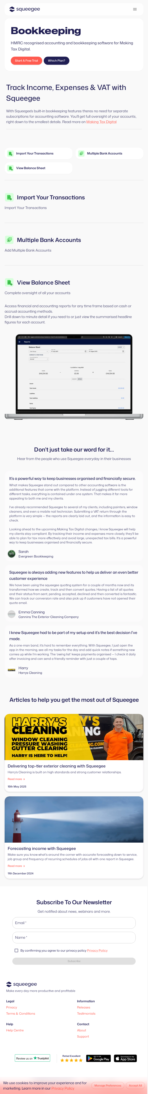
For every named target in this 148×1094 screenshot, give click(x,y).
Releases (83, 1007)
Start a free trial (26, 61)
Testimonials (86, 1013)
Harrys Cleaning (30, 673)
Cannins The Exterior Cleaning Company (48, 617)
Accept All (135, 1085)
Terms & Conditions (20, 1013)
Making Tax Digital (101, 121)
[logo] (24, 9)
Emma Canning (31, 612)
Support (83, 1036)
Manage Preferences (107, 1085)
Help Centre (15, 1030)
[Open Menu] (135, 9)
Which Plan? (56, 61)
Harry (23, 667)
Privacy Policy (97, 950)
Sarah (23, 551)
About (81, 1030)
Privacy (11, 1007)
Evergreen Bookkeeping (35, 556)
